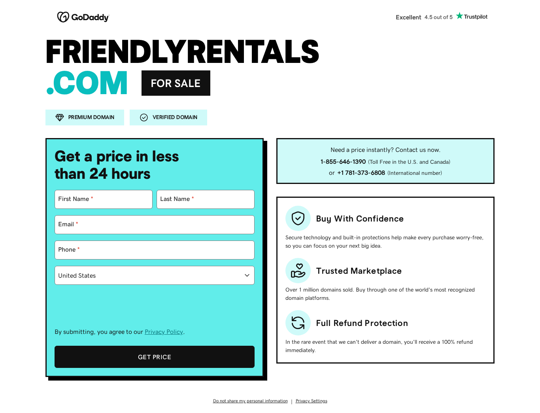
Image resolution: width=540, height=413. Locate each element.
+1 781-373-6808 (361, 172)
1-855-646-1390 (343, 161)
